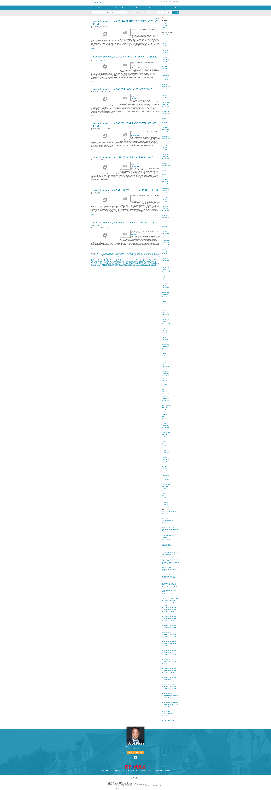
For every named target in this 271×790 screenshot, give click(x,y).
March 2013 (165, 391)
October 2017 (165, 269)
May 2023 (164, 122)
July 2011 (164, 436)
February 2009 (165, 500)
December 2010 (165, 452)
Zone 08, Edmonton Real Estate (169, 623)
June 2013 (164, 384)
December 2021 (165, 158)
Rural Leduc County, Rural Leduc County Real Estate (169, 566)
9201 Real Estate (166, 525)
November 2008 (165, 506)
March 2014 (165, 364)
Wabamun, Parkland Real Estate (169, 600)
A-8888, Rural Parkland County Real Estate (98, 254)
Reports (143, 7)
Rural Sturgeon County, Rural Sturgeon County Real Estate (168, 577)
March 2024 (165, 100)
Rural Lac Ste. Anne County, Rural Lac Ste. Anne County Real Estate (170, 563)
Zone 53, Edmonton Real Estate (169, 677)
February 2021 (165, 181)
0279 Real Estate (166, 513)
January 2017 (165, 289)
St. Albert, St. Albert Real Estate (169, 593)
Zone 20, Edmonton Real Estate (169, 648)
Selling (117, 7)
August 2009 (165, 486)
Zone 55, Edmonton (166, 679)
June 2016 (164, 305)
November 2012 (165, 400)
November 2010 (165, 454)
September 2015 (166, 323)
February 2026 (165, 50)
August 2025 (165, 61)
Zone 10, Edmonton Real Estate (169, 625)
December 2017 (165, 265)
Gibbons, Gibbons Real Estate (169, 547)
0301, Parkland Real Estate (168, 520)
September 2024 (166, 86)
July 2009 (164, 488)
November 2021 (165, 161)
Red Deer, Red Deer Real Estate (169, 556)
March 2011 (165, 445)
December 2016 (165, 292)
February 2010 (165, 475)
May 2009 (164, 493)
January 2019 (165, 235)
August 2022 (165, 140)
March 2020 (165, 204)
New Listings (165, 25)
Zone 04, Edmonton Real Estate (169, 614)
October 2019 (165, 215)
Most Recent (165, 34)
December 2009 (165, 479)
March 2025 (165, 73)
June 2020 (164, 197)
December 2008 (165, 504)
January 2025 (165, 77)
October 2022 (165, 136)
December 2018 (165, 237)
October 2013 (165, 375)
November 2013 (165, 373)
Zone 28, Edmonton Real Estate (169, 668)
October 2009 (165, 482)
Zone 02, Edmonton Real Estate (169, 609)
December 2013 (165, 371)
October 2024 (165, 84)
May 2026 (164, 43)
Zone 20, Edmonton (166, 645)
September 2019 (166, 217)
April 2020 (164, 201)
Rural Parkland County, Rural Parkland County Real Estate (170, 573)
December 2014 (165, 344)
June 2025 (164, 66)
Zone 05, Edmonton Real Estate (169, 616)
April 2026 (164, 45)
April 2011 (164, 443)
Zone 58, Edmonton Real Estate (169, 688)
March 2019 (165, 231)
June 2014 (164, 357)
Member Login (159, 7)
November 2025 (165, 54)
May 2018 (164, 253)
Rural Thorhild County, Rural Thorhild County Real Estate (170, 580)
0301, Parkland (165, 518)
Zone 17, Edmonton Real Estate (169, 641)
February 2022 (165, 154)
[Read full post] (105, 34)
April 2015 (164, 335)
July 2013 (164, 382)
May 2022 (164, 147)
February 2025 (165, 75)
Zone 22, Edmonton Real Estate (169, 654)
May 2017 (164, 280)
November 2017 (165, 267)
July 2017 (164, 276)
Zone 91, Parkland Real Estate (169, 713)
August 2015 (165, 326)
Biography (125, 7)
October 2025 (165, 57)
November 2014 (165, 346)
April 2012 (164, 416)
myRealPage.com (135, 779)
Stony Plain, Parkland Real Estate (169, 596)
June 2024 (164, 93)
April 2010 (164, 470)
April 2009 (164, 495)
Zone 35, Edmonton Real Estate (169, 675)
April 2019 (164, 228)
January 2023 (165, 131)
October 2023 (165, 111)
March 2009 (165, 497)
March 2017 (165, 285)
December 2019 (165, 210)
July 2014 (164, 355)
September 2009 (166, 484)
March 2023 (165, 127)
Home (93, 7)
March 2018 (165, 258)
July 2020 (164, 195)
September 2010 (166, 459)
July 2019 (164, 222)
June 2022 (164, 145)
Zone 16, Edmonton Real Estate (169, 639)
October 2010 (165, 457)
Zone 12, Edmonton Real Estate (169, 627)
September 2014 (166, 350)
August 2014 (165, 353)
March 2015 (165, 337)
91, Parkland (165, 522)
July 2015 (164, 328)
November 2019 (165, 213)
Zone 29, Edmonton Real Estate (169, 670)
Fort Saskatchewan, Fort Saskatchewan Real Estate (168, 545)
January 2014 (165, 369)
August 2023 (165, 115)
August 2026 (165, 36)
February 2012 (165, 421)
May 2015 (164, 332)
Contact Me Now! (135, 752)
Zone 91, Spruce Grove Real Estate (170, 718)
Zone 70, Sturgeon (166, 700)
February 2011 (165, 448)
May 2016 (164, 308)
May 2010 (164, 468)
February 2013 (165, 393)
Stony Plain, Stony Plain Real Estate (170, 598)
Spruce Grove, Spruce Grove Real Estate (139, 257)
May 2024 (164, 95)
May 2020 (164, 199)
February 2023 (165, 129)
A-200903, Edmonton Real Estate (169, 527)
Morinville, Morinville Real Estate (169, 552)
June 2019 (164, 224)
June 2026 (164, 41)
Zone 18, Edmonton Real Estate (169, 643)
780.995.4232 (138, 772)
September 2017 (166, 271)
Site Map (174, 7)
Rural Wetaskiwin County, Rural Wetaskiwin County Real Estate (169, 584)
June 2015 (164, 330)
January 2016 (165, 317)
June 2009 (164, 491)
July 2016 (164, 303)
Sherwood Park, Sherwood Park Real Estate (124, 257)
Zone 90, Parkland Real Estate (169, 709)
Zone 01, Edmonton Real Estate (169, 607)
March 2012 (165, 418)
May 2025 (164, 68)
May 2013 (164, 387)
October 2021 (165, 163)
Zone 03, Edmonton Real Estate (169, 611)
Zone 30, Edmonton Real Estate (169, 672)
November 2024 (165, 82)
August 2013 (165, 380)
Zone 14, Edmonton (166, 632)
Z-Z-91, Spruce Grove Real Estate (169, 605)
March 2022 (165, 152)
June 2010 (164, 466)
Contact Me (134, 7)
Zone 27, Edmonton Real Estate (169, 666)
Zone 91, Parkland (166, 711)
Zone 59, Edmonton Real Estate (169, 690)
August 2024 (165, 88)
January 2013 (165, 396)
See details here (135, 33)
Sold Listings (165, 29)
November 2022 (165, 134)
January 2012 (165, 423)
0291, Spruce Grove (166, 516)
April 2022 (164, 149)
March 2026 (165, 48)
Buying (110, 7)
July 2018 (164, 249)
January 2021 (165, 183)
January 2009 (165, 502)
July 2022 (164, 143)
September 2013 (166, 378)
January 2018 (165, 262)
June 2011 (164, 439)
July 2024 (164, 91)
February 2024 (165, 102)
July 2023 (164, 118)
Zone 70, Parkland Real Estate (169, 697)
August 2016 (165, 301)
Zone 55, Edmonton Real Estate (169, 681)
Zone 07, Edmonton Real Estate (169, 620)
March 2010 (165, 473)
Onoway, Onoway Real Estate (168, 554)
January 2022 (165, 156)
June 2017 (164, 278)
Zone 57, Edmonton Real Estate (169, 686)
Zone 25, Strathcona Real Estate (169, 663)
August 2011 (165, 434)
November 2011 (165, 427)
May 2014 (164, 360)
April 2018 (164, 256)
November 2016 (165, 294)
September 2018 (166, 244)
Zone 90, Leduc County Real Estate (170, 704)
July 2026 (164, 39)
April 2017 (164, 283)
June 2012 (164, 412)
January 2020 (165, 208)
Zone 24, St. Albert (166, 659)
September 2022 (166, 138)
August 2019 (165, 219)
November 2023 (165, 109)
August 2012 (165, 407)
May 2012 (164, 414)
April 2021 (164, 176)
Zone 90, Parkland (166, 706)
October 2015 (165, 321)
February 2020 (165, 206)
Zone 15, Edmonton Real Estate (169, 636)
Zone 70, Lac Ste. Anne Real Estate (170, 695)
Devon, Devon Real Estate (168, 535)
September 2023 (166, 113)
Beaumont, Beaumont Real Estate (169, 533)
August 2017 (165, 274)
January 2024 (165, 104)
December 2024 (165, 79)
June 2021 (164, 172)
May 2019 (164, 226)
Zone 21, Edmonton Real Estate (169, 650)
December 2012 (165, 398)
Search (176, 12)
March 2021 (165, 179)
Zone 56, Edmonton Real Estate (169, 684)
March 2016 (165, 312)
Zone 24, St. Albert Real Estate (169, 661)
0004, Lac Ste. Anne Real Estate (169, 511)
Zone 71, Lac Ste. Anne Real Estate (170, 702)
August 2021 (165, 167)
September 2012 (166, 405)
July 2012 (164, 409)
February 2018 (165, 260)
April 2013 (164, 389)
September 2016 (166, 299)
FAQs (150, 7)
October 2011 (165, 430)
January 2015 (165, 341)
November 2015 (165, 319)
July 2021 (164, 170)
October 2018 (165, 242)
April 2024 (164, 97)
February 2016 (165, 314)
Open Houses (165, 27)
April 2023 (164, 124)
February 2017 (165, 287)
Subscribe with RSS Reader (169, 18)
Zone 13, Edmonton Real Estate (169, 629)
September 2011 (166, 432)
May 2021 (164, 174)
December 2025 (165, 52)
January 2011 (165, 450)
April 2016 (164, 310)
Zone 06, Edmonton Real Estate (169, 618)
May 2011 (164, 441)
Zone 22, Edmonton (166, 652)
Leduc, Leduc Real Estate (167, 550)
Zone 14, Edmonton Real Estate (169, 634)
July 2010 (164, 463)
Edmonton (164, 537)
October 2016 (165, 296)
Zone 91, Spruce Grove (167, 715)
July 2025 (164, 63)
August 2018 (165, 247)
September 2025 (166, 59)
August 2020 (165, 192)
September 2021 (166, 165)
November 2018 (165, 240)
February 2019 (165, 233)
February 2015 (165, 339)
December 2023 (165, 106)
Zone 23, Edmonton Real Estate (169, 657)
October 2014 (165, 348)
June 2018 (164, 251)
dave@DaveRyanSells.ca (164, 770)
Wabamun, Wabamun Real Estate (169, 602)
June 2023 (164, 120)
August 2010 (165, 461)
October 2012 (165, 402)
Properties (102, 7)
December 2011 (165, 425)
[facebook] (135, 757)
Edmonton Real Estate (167, 539)
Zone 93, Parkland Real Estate (169, 720)
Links (167, 7)
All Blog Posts (165, 23)
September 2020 (166, 190)
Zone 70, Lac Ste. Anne (167, 693)
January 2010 (165, 477)
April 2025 (164, 70)
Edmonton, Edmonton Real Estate (169, 542)
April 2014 (164, 362)
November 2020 (165, 186)
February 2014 (165, 366)
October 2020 (165, 188)
